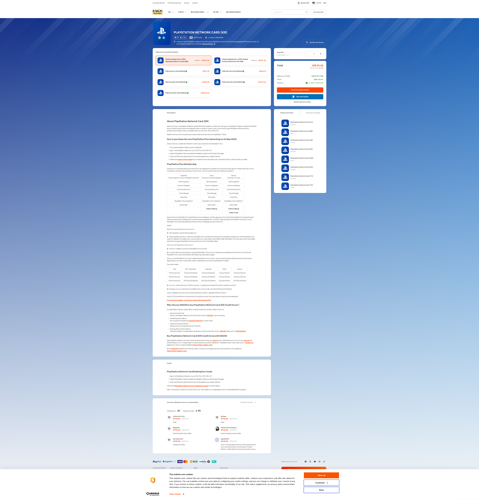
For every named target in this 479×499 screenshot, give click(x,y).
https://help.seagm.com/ (202, 345)
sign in (215, 340)
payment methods (195, 321)
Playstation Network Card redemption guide (191, 386)
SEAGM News (241, 331)
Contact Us (249, 343)
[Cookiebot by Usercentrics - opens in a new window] (153, 494)
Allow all (321, 475)
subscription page (185, 159)
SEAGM (210, 315)
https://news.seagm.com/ (177, 351)
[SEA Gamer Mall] (157, 12)
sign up (246, 340)
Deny (321, 490)
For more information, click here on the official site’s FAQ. (189, 300)
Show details (175, 494)
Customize (320, 483)
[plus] (320, 53)
